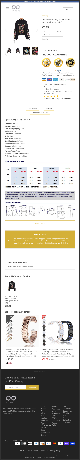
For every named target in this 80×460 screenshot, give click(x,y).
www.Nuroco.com (29, 441)
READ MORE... (40, 224)
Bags (43, 430)
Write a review (27, 266)
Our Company (67, 407)
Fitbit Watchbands (46, 424)
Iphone (43, 413)
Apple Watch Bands (43, 408)
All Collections (67, 419)
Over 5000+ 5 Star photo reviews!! (57, 97)
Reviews (49, 108)
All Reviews (67, 422)
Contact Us (56, 421)
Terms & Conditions (40, 451)
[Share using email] (56, 50)
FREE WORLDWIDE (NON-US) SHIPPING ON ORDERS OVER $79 (40, 1)
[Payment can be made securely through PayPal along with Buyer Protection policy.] (58, 71)
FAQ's (54, 418)
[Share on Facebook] (48, 50)
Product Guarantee (40, 112)
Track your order (56, 410)
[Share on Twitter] (51, 50)
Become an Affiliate (67, 412)
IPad (42, 416)
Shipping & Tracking (56, 415)
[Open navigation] (7, 8)
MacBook (44, 418)
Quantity (45, 39)
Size (43, 31)
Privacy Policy (54, 451)
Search (54, 406)
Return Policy (54, 424)
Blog (64, 416)
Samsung (44, 421)
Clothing (45, 16)
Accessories (45, 433)
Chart (59, 31)
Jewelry (44, 428)
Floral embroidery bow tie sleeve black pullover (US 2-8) (12, 299)
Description (32, 108)
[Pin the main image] (54, 50)
